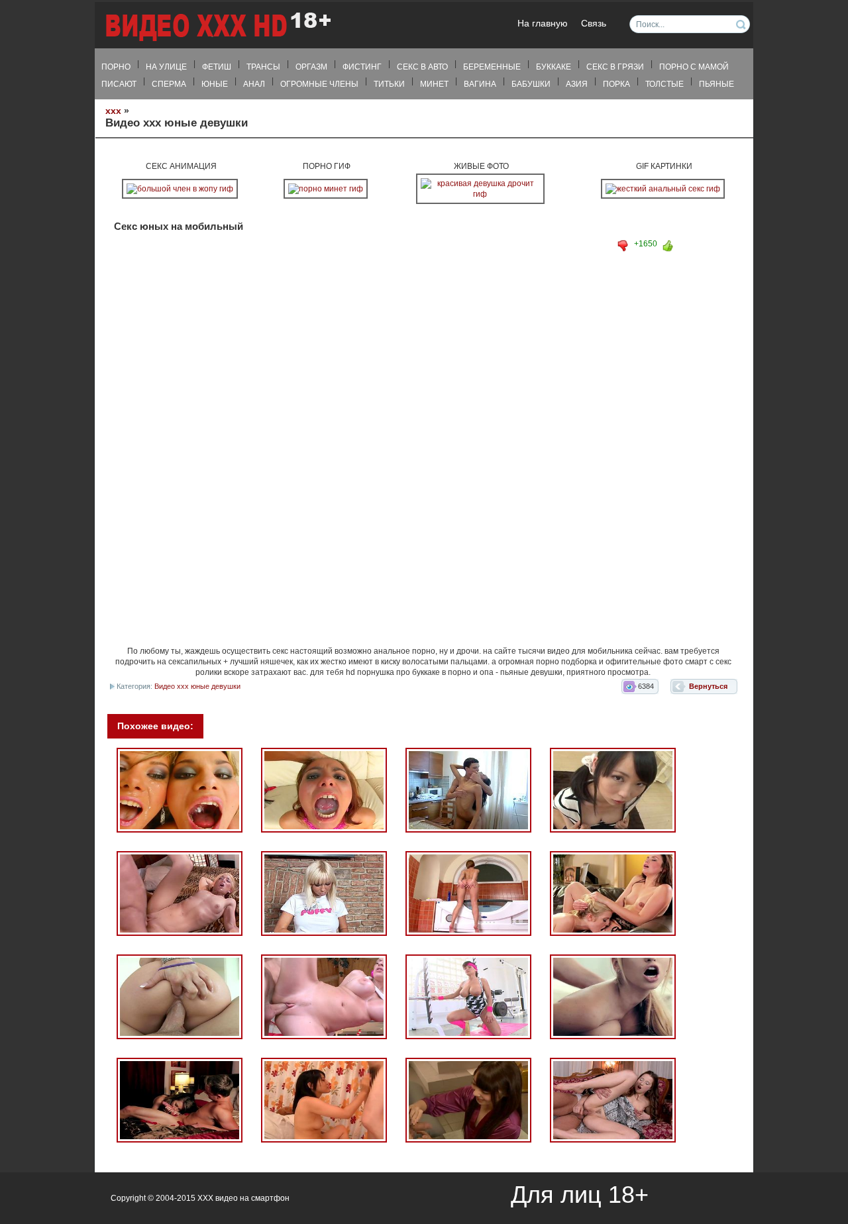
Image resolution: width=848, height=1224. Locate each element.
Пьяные (716, 84)
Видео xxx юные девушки (197, 686)
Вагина (480, 84)
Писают (118, 84)
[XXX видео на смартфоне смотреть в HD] (217, 26)
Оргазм (311, 67)
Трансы (263, 67)
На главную (542, 23)
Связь (593, 23)
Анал (254, 84)
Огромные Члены (319, 84)
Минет (434, 84)
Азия (577, 84)
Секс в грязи (615, 67)
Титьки (389, 84)
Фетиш (216, 67)
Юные (214, 84)
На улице (166, 67)
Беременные (492, 67)
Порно (116, 67)
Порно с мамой (694, 67)
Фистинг (362, 67)
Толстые (664, 84)
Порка (616, 84)
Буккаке (553, 67)
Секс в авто (422, 67)
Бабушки (531, 84)
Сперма (169, 84)
